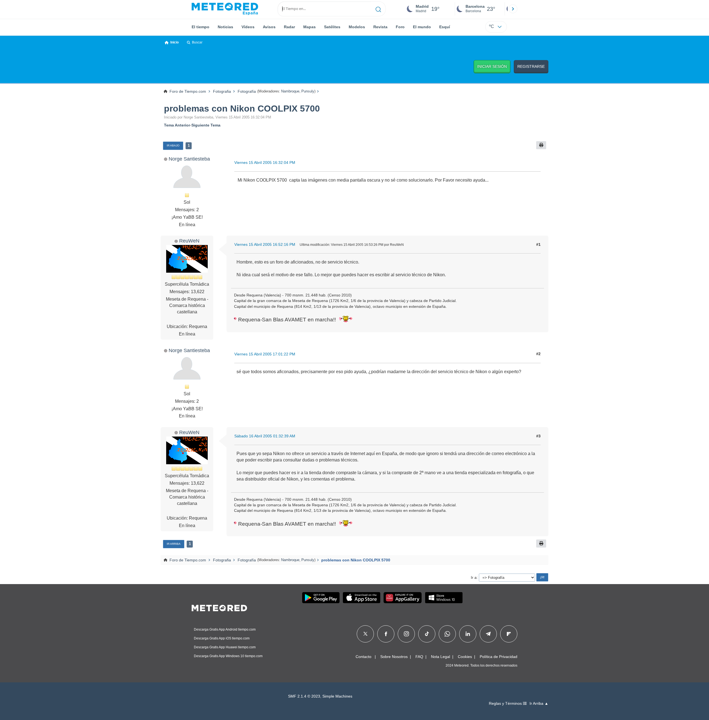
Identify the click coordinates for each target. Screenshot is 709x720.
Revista (380, 27)
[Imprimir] (541, 145)
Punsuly (307, 91)
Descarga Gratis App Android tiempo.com (225, 629)
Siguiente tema (205, 125)
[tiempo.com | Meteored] (219, 607)
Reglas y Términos (506, 703)
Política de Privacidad (498, 656)
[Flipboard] (509, 634)
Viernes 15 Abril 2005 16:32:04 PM (264, 162)
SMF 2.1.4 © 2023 (304, 696)
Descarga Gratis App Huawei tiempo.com (225, 647)
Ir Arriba (174, 543)
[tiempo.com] (225, 8)
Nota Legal (440, 656)
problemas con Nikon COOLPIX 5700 (242, 108)
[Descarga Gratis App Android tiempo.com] (321, 597)
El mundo (422, 27)
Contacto (363, 656)
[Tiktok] (427, 634)
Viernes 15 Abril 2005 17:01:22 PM (264, 354)
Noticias (225, 27)
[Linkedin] (468, 634)
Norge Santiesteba (189, 159)
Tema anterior (177, 125)
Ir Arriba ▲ (539, 703)
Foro (400, 27)
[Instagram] (406, 634)
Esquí (444, 27)
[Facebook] (386, 634)
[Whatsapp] (447, 634)
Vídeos (248, 27)
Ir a (474, 577)
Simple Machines (337, 696)
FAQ (419, 656)
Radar (289, 27)
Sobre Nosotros (394, 656)
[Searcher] (378, 8)
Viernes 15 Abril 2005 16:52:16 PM (264, 244)
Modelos (357, 27)
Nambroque (290, 91)
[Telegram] (488, 634)
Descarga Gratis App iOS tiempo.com (222, 638)
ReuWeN (189, 241)
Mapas (309, 27)
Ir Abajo (173, 145)
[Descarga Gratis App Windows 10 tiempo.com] (444, 597)
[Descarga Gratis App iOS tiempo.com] (361, 597)
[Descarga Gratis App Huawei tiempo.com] (403, 597)
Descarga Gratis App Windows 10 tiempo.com (228, 656)
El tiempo (200, 27)
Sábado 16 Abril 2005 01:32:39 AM (264, 436)
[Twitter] (365, 634)
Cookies (465, 656)
